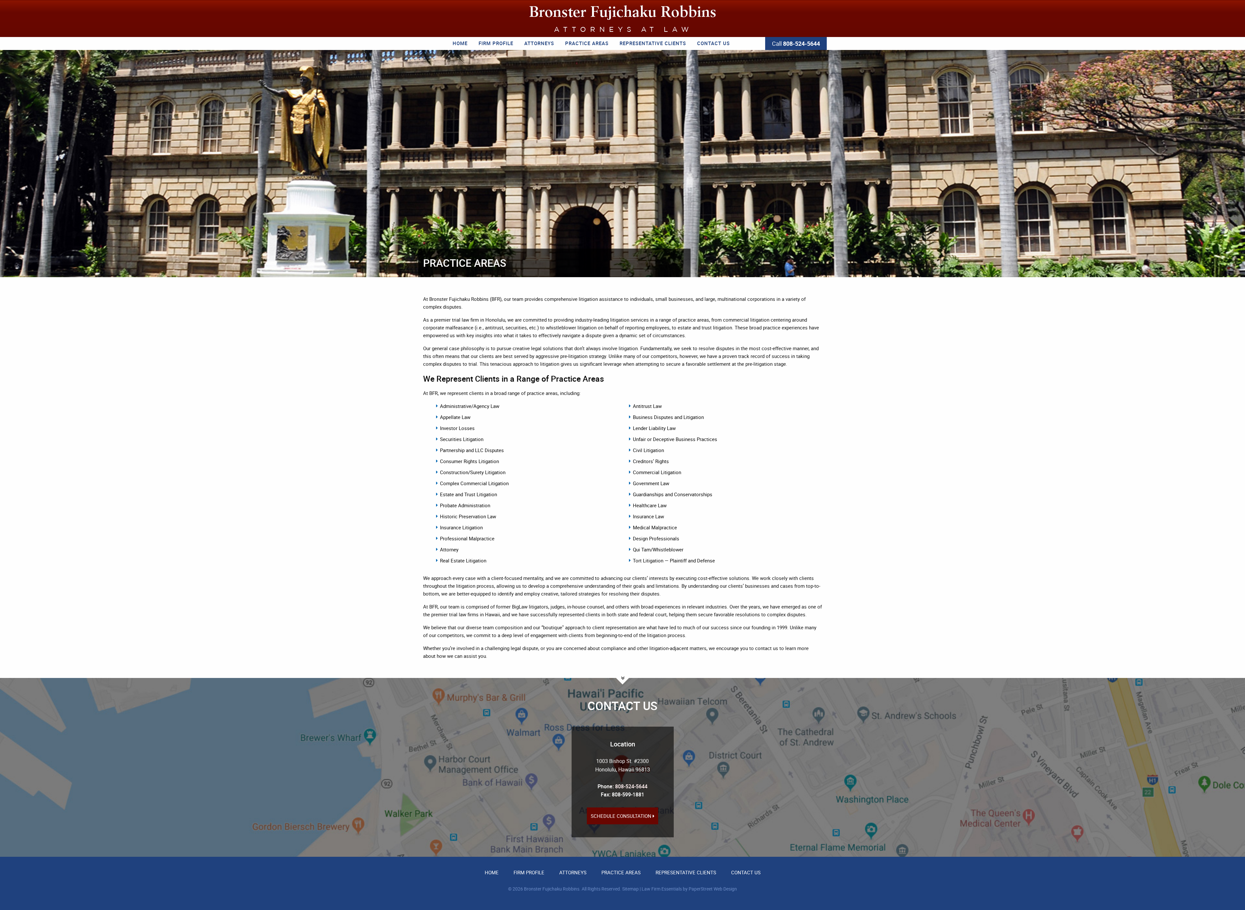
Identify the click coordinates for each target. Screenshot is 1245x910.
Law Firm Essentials (662, 889)
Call (796, 43)
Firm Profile (496, 43)
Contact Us (713, 43)
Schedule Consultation (622, 816)
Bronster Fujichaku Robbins (551, 889)
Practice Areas (587, 43)
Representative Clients (653, 43)
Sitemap (630, 889)
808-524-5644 (631, 786)
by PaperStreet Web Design (710, 889)
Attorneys (539, 43)
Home (460, 43)
